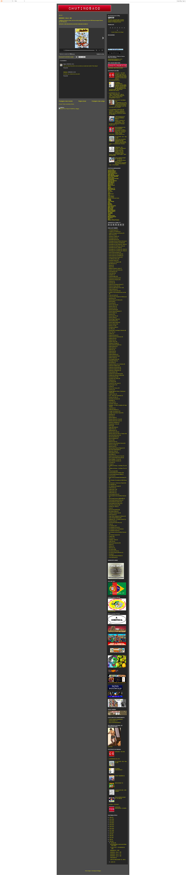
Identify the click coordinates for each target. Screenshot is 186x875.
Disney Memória (112, 320)
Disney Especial (112, 309)
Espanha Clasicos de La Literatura (116, 364)
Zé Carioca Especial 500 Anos (115, 552)
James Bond (111, 402)
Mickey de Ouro (112, 441)
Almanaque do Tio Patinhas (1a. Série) (117, 249)
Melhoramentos (112, 430)
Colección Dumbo (112, 295)
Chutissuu (111, 281)
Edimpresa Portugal (113, 343)
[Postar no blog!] (80, 57)
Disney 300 (111, 301)
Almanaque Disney (113, 239)
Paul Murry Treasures (113, 504)
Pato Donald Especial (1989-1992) (116, 498)
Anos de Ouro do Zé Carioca (115, 257)
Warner (110, 544)
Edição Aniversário (113, 335)
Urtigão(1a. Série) (112, 539)
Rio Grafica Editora (113, 511)
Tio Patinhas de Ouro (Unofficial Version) (117, 532)
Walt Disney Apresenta (114, 542)
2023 (110, 841)
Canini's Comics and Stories (115, 270)
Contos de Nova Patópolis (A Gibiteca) (117, 296)
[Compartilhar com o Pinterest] (84, 57)
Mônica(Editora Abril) (113, 452)
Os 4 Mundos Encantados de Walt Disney (118, 480)
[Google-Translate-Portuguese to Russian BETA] (124, 28)
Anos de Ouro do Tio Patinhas (115, 255)
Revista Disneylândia (113, 509)
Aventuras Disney (113, 260)
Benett (110, 266)
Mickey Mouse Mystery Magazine (116, 448)
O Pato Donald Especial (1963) (115, 474)
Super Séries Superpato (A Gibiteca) (116, 516)
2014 (110, 824)
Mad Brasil (111, 414)
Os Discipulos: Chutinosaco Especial (117, 483)
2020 (110, 835)
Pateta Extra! (112, 487)
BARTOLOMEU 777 (113, 720)
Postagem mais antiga (98, 101)
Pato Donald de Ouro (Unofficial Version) (117, 495)
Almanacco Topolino (113, 236)
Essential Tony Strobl (113, 378)
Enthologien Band (112, 360)
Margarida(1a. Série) (113, 424)
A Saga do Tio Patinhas (114, 231)
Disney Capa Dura (113, 304)
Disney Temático (112, 324)
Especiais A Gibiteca (113, 365)
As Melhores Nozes (113, 258)
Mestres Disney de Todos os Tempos (117, 433)
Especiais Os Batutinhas (114, 370)
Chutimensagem (112, 276)
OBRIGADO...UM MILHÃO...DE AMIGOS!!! (120, 148)
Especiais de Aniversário (114, 367)
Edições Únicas (112, 341)
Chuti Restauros (112, 271)
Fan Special (111, 381)
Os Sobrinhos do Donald (114, 486)
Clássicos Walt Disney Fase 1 (115, 287)
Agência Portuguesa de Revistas (116, 233)
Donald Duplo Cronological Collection (117, 330)
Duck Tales (111, 332)
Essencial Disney (112, 376)
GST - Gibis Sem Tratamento (115, 395)
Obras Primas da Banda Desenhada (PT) (117, 477)
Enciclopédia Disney (113, 359)
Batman (110, 265)
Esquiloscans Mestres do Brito (115, 375)
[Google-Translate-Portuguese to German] (115, 28)
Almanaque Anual (112, 237)
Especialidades (112, 372)
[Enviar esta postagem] (76, 57)
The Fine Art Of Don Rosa (114, 522)
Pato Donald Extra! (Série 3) (115, 503)
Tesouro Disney (112, 521)
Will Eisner (111, 547)
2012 (110, 821)
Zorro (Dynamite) (112, 557)
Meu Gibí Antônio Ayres (114, 435)
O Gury (110, 464)
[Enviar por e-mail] (79, 57)
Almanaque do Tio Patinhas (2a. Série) (117, 250)
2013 (110, 822)
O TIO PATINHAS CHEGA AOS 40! (116, 109)
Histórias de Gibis (113, 397)
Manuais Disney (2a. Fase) (114, 420)
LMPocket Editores (113, 409)
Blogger (99, 870)
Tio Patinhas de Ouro (113, 530)
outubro (112, 861)
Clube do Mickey (112, 289)
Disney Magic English (113, 319)
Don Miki (111, 328)
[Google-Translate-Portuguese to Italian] (117, 28)
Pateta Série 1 (112, 489)
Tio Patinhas (111, 525)
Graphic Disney (112, 394)
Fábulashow (111, 380)
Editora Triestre (112, 357)
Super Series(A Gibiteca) (114, 517)
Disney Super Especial (114, 322)
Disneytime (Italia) (113, 327)
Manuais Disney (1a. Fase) (114, 419)
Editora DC (111, 349)
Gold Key (111, 389)
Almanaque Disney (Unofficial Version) (117, 241)
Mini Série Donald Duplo (114, 449)
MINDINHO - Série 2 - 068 (115, 852)
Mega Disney (112, 428)
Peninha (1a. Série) (113, 506)
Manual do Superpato (113, 422)
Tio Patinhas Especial (113, 534)
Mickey (110, 440)
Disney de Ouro (112, 308)
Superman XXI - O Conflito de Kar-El (117, 519)
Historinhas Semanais (113, 398)
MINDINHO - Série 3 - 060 (115, 855)
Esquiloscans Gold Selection (115, 373)
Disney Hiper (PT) (113, 316)
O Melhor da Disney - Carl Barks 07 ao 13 (118, 468)
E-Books (111, 333)
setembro (113, 842)
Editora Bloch (112, 348)
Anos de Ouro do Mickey (114, 252)
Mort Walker (111, 454)
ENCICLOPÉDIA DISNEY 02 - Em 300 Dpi (120, 798)
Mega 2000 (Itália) (113, 427)
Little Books (111, 408)
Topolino (111, 536)
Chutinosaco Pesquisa (114, 279)
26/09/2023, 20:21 (70, 64)
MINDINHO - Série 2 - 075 (115, 854)
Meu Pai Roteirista (113, 438)
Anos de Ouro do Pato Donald (115, 254)
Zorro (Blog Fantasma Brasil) (115, 555)
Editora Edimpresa (113, 354)
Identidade (111, 400)
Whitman (111, 546)
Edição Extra (112, 338)
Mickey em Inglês (113, 444)
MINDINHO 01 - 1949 (114, 850)
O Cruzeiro (111, 462)
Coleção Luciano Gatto (114, 290)
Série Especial (112, 514)
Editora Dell (111, 351)
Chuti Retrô (111, 273)
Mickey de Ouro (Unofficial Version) (116, 443)
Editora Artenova (112, 346)
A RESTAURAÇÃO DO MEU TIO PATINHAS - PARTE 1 (120, 118)
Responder (65, 67)
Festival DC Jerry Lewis (114, 383)
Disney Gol (111, 314)
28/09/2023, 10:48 (72, 72)
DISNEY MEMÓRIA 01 (120, 775)
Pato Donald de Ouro (113, 494)
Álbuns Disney (112, 234)
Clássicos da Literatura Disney (115, 284)
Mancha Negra (112, 417)
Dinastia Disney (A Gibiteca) (115, 299)
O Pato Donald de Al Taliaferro (115, 472)
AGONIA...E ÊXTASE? (114, 804)
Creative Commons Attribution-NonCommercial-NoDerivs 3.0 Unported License (116, 20)
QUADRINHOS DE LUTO (114, 93)
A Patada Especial (113, 230)
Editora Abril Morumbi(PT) (114, 344)
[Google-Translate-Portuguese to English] (122, 28)
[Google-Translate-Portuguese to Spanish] (117, 31)
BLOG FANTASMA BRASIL (115, 722)
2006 (110, 817)
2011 (110, 819)
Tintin (110, 524)
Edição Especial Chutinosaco (115, 336)
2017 (110, 830)
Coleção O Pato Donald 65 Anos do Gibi (117, 292)
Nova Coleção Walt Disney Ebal (115, 457)
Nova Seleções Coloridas (114, 460)
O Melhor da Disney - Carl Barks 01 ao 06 (118, 465)
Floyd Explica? (112, 384)
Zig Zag (110, 554)
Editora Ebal (111, 352)
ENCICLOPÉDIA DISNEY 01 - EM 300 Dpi (120, 158)
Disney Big (111, 303)
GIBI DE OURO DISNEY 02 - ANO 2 (118, 859)
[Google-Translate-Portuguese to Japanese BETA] (120, 28)
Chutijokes (111, 274)
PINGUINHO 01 (113, 857)
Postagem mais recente (66, 101)
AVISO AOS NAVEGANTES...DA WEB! (120, 808)
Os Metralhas (112, 484)
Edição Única (112, 340)
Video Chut (111, 541)
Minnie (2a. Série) (112, 451)
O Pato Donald (112, 471)
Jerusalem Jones (112, 403)
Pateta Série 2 (112, 491)
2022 (110, 839)
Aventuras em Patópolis (114, 262)
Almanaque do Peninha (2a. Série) (116, 246)
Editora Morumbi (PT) (113, 356)
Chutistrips (111, 282)
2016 (110, 828)
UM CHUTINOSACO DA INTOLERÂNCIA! (120, 128)
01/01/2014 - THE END (120, 73)
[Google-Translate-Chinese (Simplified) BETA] (110, 28)
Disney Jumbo (112, 317)
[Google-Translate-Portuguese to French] (113, 28)
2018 (110, 832)
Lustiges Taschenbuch (114, 411)
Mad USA (111, 416)
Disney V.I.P (111, 325)
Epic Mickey (111, 362)
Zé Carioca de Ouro (113, 550)
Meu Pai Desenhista (113, 436)
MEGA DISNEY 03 (119, 783)
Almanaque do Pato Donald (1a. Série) (117, 244)
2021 (110, 837)
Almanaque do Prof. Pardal (114, 247)
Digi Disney (111, 298)
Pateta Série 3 (112, 492)
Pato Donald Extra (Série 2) (115, 501)
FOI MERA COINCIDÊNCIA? (118, 83)
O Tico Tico (111, 475)
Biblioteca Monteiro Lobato (114, 268)
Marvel (110, 425)
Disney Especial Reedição (114, 311)
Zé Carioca (111, 549)
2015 (110, 826)
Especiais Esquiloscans (114, 368)
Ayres (64, 64)
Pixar (110, 508)
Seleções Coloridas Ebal (114, 512)
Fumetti (110, 386)
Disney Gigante (112, 312)
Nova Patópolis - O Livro (114, 459)
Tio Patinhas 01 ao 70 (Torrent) (115, 528)
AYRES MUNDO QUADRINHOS (116, 719)
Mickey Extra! (112, 446)
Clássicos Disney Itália (114, 286)
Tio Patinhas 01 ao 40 (113, 527)
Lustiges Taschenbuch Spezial (115, 412)
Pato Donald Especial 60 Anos (115, 500)
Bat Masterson (112, 263)
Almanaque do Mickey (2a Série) (116, 242)
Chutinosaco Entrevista (114, 278)
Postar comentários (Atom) (68, 104)
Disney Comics (112, 306)
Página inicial (82, 101)
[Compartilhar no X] (82, 57)
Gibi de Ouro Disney (113, 388)
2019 (110, 833)
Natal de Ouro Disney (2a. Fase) (116, 456)
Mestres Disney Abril (113, 432)
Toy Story (111, 538)
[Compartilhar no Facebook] (83, 57)
